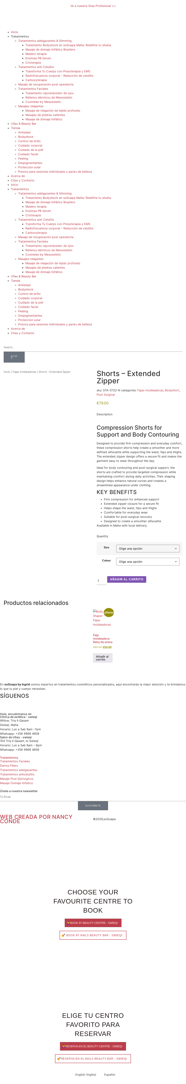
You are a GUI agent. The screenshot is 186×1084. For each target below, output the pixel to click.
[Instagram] (4, 702)
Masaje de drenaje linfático (43, 119)
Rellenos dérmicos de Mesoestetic (48, 97)
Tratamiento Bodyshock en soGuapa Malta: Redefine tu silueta (68, 45)
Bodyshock (25, 136)
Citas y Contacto (22, 180)
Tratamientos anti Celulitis (36, 67)
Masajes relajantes (30, 106)
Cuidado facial (28, 154)
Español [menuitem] (109, 1074)
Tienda (15, 128)
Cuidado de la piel (30, 150)
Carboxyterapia (36, 80)
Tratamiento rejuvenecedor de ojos (49, 93)
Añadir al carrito (126, 579)
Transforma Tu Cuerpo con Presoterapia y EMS (57, 71)
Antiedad (24, 132)
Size (106, 547)
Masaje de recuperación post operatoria (45, 84)
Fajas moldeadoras (24, 372)
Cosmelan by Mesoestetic (43, 102)
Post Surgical (106, 394)
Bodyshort (172, 390)
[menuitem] (8, 339)
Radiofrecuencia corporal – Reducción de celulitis (59, 75)
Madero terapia (35, 54)
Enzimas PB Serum (38, 58)
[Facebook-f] (14, 702)
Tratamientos (9, 757)
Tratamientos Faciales (33, 89)
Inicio (14, 32)
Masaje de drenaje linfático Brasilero (50, 49)
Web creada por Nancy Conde (36, 819)
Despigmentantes (30, 163)
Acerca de (18, 176)
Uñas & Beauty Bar (23, 123)
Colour (106, 560)
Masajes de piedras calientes (45, 115)
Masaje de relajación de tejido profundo (52, 110)
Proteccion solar (29, 167)
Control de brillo (29, 141)
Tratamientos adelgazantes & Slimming (45, 41)
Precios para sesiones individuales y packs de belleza (55, 171)
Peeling (23, 158)
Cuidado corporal (30, 145)
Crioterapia (33, 62)
